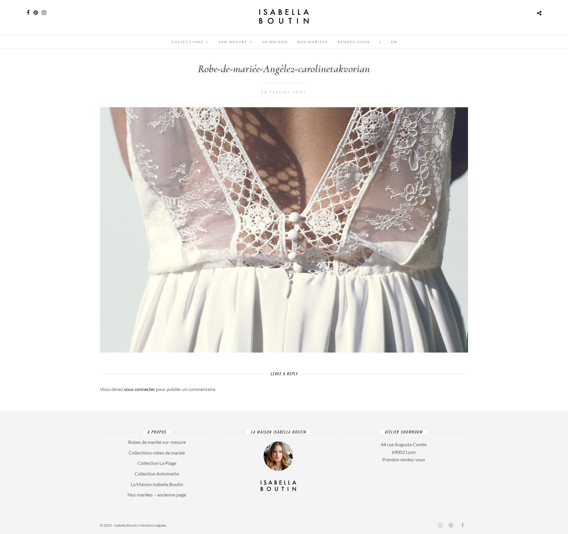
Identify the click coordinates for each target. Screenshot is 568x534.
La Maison (275, 42)
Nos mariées (312, 42)
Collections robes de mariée (157, 452)
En (394, 42)
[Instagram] (44, 12)
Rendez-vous (354, 42)
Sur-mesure (232, 42)
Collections (187, 42)
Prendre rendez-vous (403, 459)
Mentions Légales (153, 525)
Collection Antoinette (157, 473)
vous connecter (139, 389)
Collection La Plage (157, 463)
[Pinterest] (35, 12)
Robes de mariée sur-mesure (157, 442)
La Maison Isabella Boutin (157, 484)
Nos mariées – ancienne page (157, 494)
